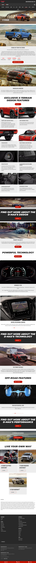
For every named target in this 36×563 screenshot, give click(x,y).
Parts (19, 519)
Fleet (1, 528)
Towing (20, 7)
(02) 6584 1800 (5, 549)
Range (23, 7)
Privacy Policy (20, 538)
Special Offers (3, 527)
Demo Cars (2, 524)
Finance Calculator (3, 531)
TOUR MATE (33, 7)
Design (11, 7)
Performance (7, 7)
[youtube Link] (3, 541)
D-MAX (2, 518)
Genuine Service (21, 526)
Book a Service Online (22, 518)
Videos (19, 533)
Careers (20, 532)
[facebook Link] (1, 541)
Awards (20, 535)
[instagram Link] (4, 541)
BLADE (18, 9)
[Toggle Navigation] (34, 4)
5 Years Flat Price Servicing (22, 522)
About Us (20, 531)
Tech (14, 7)
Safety (17, 7)
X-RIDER (29, 7)
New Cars (2, 523)
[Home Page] (3, 1)
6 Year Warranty (21, 523)
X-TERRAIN (26, 7)
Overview (3, 7)
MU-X (1, 519)
